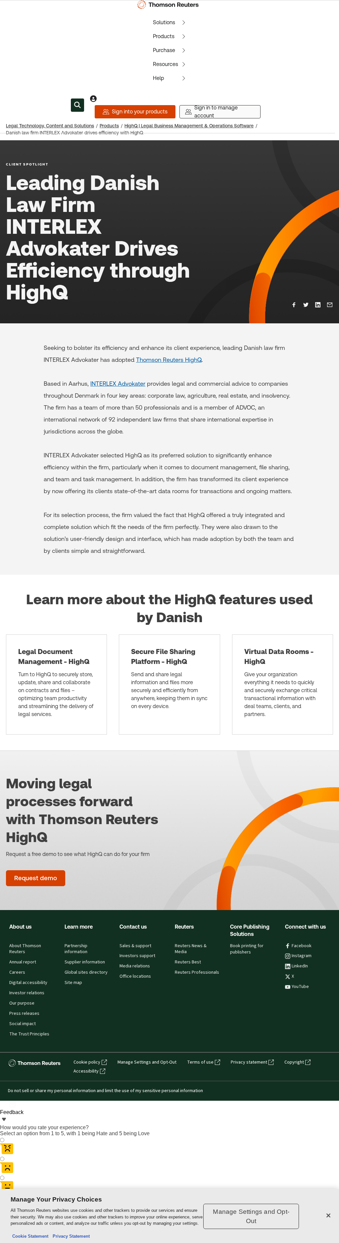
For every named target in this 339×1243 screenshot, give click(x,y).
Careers (17, 972)
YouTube (300, 987)
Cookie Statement (30, 1236)
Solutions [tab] (164, 22)
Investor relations (26, 993)
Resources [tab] (165, 64)
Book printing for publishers (247, 949)
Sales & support (135, 946)
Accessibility (86, 1071)
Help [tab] (158, 78)
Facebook (302, 946)
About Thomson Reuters (25, 949)
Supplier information (85, 962)
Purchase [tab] (164, 50)
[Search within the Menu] (77, 105)
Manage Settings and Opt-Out (147, 1062)
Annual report (22, 962)
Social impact (22, 1024)
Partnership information (76, 949)
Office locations (135, 976)
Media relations (135, 966)
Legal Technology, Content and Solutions (50, 125)
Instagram (302, 956)
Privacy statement (249, 1062)
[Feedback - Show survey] (4, 1120)
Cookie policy (86, 1062)
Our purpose (21, 1003)
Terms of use (200, 1062)
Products (109, 125)
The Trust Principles (29, 1034)
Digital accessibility (28, 983)
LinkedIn (300, 966)
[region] (169, 1216)
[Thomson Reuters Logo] (169, 4)
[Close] (328, 1215)
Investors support (137, 956)
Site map (73, 983)
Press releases (24, 1013)
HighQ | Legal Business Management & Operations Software (189, 125)
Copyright (294, 1062)
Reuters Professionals (197, 972)
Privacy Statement (70, 1236)
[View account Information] (93, 98)
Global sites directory (86, 972)
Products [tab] (163, 36)
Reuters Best (188, 962)
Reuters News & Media (191, 949)
